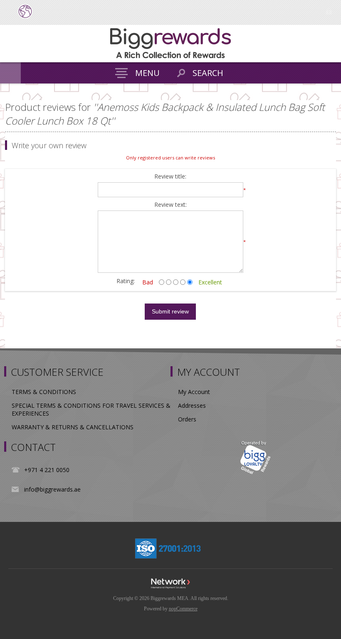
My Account (194, 392)
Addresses (192, 405)
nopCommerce (183, 609)
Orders (187, 419)
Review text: (170, 204)
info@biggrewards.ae (52, 489)
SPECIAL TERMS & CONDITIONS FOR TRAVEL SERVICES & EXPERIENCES (91, 409)
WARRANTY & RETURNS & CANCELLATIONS (72, 427)
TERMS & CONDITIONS (44, 392)
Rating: (125, 281)
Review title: (170, 176)
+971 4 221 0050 (46, 470)
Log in (328, 11)
